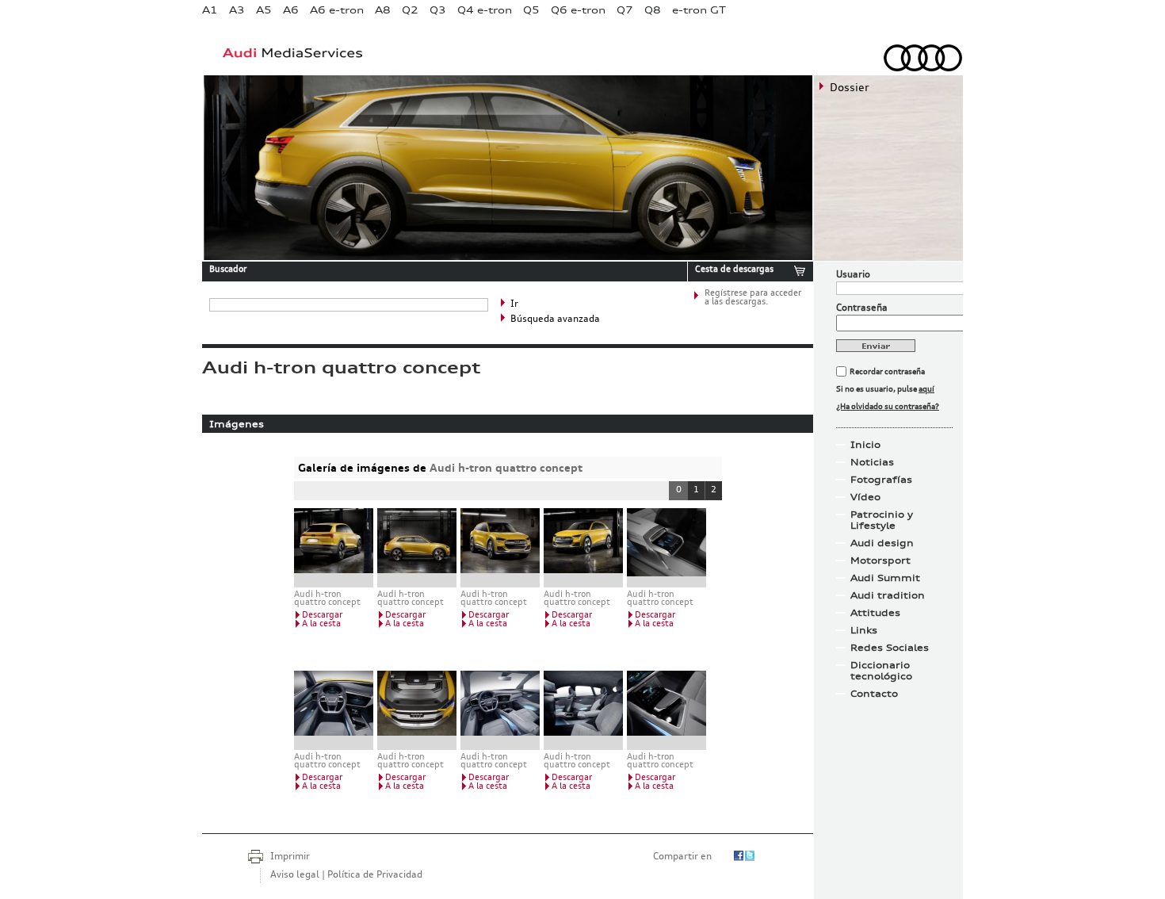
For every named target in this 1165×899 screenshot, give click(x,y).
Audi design (882, 543)
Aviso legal (294, 875)
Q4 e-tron (484, 10)
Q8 (652, 10)
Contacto (874, 693)
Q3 (438, 10)
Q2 (410, 10)
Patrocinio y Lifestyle (881, 520)
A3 (237, 10)
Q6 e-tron (578, 10)
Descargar (322, 615)
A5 (264, 10)
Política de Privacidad (374, 875)
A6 (291, 10)
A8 (383, 10)
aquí (926, 389)
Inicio (865, 444)
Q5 (531, 10)
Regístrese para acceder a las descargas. (753, 298)
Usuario (853, 275)
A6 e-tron (337, 10)
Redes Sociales (889, 647)
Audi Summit (885, 577)
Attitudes (875, 612)
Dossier (849, 88)
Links (863, 630)
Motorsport (880, 560)
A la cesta (321, 624)
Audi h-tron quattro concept (506, 468)
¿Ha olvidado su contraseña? (887, 407)
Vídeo (865, 497)
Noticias (872, 462)
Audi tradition (887, 595)
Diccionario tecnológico (881, 671)
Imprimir (290, 857)
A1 (210, 10)
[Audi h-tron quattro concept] (333, 547)
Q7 (625, 10)
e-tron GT (699, 10)
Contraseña (862, 308)
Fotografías (881, 479)
